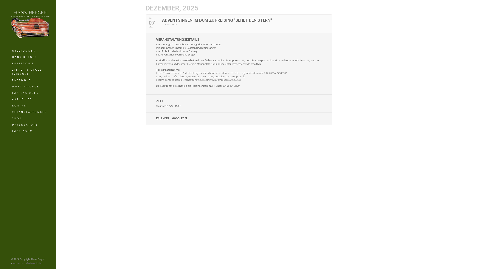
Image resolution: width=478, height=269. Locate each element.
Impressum (22, 131)
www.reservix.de (241, 64)
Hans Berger (24, 57)
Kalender (162, 118)
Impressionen (25, 93)
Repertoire (23, 63)
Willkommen (24, 50)
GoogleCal (180, 118)
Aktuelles (22, 99)
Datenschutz (25, 124)
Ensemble (21, 80)
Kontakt (20, 105)
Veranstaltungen (29, 112)
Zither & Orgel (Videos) (27, 71)
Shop (17, 118)
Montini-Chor (25, 86)
